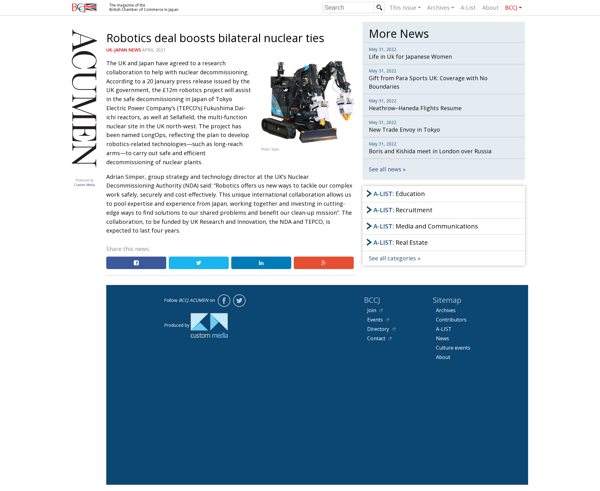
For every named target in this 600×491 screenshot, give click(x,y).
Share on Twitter (199, 263)
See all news (385, 169)
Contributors (451, 319)
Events (375, 319)
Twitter (239, 300)
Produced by (84, 182)
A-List (468, 7)
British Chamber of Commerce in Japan (84, 8)
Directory (378, 329)
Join (371, 310)
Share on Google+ (324, 263)
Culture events (453, 347)
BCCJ (511, 7)
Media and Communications (425, 226)
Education (399, 193)
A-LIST (444, 329)
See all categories (392, 258)
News (442, 338)
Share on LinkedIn (261, 263)
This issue (402, 7)
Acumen (84, 174)
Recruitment (402, 210)
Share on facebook (136, 263)
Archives (438, 7)
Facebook (224, 300)
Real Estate (400, 242)
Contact (376, 338)
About (490, 7)
